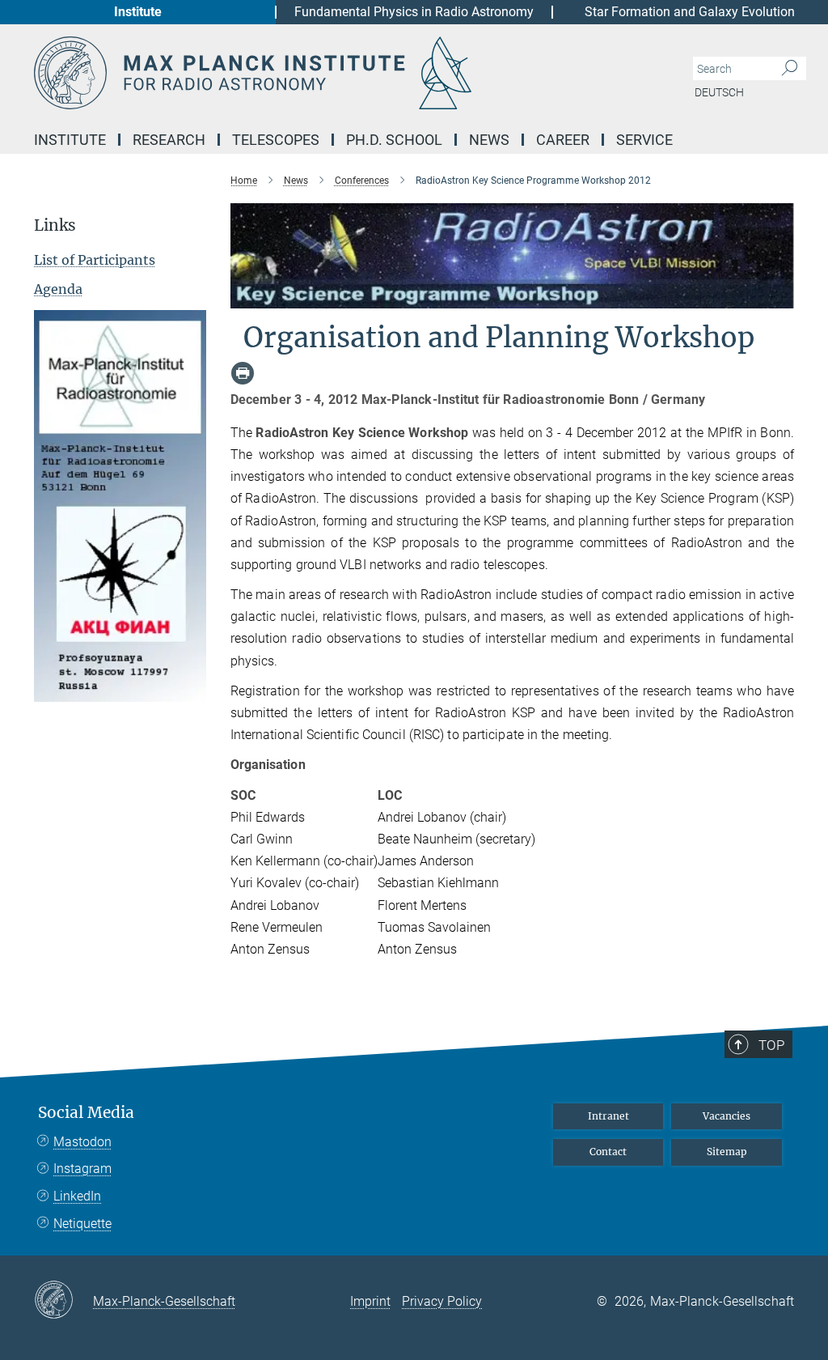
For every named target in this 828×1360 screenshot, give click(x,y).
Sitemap (727, 1151)
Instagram (82, 1168)
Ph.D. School (394, 140)
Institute (138, 11)
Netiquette (82, 1223)
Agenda (58, 289)
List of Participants (94, 260)
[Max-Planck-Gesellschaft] (63, 1300)
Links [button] (55, 225)
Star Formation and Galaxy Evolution (690, 11)
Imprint (370, 1301)
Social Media (86, 1112)
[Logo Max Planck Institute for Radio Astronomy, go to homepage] (337, 72)
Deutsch (719, 92)
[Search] (789, 68)
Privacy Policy (442, 1301)
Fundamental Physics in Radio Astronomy (414, 11)
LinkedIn (77, 1196)
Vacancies (726, 1116)
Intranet (608, 1116)
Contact (608, 1151)
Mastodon (82, 1142)
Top (771, 1045)
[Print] (242, 373)
